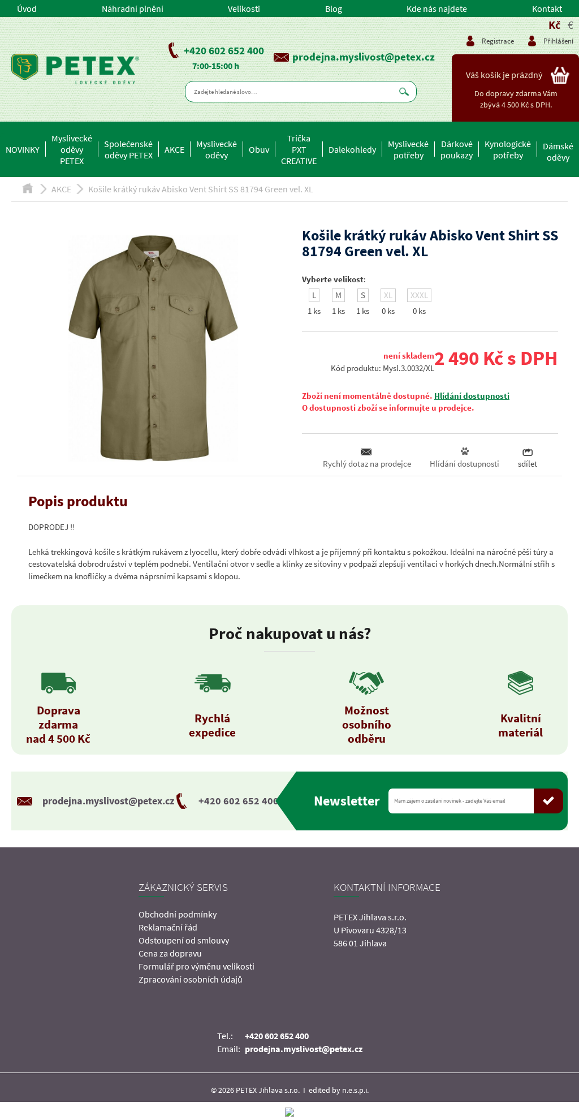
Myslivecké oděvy (216, 149)
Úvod (27, 8)
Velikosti (244, 8)
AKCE (174, 149)
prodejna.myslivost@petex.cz (363, 56)
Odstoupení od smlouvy (184, 940)
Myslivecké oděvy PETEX (71, 149)
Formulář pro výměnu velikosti (196, 966)
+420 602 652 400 (224, 50)
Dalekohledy (352, 149)
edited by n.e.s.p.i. (339, 1090)
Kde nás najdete (437, 8)
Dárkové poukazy (456, 149)
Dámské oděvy (558, 151)
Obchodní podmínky (178, 914)
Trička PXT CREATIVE (299, 149)
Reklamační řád (168, 927)
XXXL (419, 295)
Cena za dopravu (170, 953)
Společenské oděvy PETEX (128, 149)
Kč (554, 25)
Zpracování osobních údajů (191, 979)
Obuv (259, 149)
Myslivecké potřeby (408, 149)
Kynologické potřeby (508, 149)
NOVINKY (23, 149)
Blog (333, 8)
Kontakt (547, 8)
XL (388, 295)
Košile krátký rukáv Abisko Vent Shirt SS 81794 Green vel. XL (200, 189)
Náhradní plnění (132, 8)
